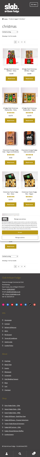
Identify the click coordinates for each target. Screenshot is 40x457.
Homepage (8, 320)
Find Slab (7, 361)
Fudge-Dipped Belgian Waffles (14, 431)
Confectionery (9, 434)
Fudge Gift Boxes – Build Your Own (15, 416)
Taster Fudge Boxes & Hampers (14, 424)
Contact (7, 324)
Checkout (8, 390)
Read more (11, 78)
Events (7, 368)
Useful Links (8, 342)
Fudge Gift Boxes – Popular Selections (16, 420)
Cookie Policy (9, 345)
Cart (6, 386)
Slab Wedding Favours (11, 379)
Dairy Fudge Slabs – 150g (12, 405)
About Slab (8, 365)
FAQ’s (6, 331)
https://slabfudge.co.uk (12, 294)
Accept (20, 232)
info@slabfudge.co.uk (13, 292)
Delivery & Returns (10, 327)
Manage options (20, 237)
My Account (8, 335)
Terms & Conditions (11, 338)
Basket (31, 452)
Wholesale (8, 372)
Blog (6, 383)
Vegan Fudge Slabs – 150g (13, 409)
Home (6, 19)
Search (20, 454)
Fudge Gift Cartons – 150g (13, 427)
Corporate (8, 375)
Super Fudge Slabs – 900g (12, 413)
